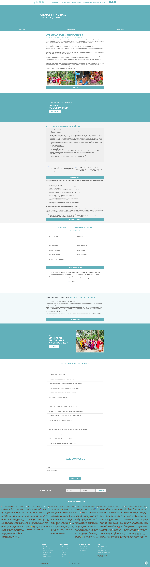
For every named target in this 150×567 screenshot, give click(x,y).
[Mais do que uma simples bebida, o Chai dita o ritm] (111, 522)
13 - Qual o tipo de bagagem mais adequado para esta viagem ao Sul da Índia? (69, 424)
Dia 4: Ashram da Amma (54, 250)
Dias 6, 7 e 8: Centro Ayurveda (56, 259)
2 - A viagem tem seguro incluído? (57, 374)
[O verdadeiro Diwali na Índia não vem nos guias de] (136, 522)
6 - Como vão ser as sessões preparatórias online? (62, 392)
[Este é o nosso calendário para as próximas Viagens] (87, 522)
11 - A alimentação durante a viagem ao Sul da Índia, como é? (65, 415)
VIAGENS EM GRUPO (55, 2)
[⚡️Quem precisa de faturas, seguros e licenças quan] (13, 522)
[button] (46, 78)
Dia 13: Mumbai (81, 250)
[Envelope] (115, 2)
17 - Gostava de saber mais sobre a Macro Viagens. (62, 443)
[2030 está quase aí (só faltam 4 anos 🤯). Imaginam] (38, 522)
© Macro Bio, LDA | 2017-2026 (105, 563)
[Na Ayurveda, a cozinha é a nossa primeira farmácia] (63, 522)
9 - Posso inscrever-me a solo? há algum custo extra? (63, 406)
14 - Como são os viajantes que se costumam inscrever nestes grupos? (68, 429)
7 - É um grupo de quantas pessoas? (58, 397)
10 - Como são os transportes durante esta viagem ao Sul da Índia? (67, 411)
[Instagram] (112, 2)
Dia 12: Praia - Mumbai (82, 245)
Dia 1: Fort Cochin (53, 236)
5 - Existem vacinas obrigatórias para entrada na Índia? (64, 388)
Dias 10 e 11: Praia (82, 241)
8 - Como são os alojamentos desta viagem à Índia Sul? (63, 402)
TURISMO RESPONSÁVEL (87, 2)
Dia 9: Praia (80, 236)
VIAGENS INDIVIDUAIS (76, 2)
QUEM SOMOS (96, 2)
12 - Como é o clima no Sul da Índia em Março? (60, 420)
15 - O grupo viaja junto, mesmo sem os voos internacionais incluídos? (68, 434)
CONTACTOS (102, 2)
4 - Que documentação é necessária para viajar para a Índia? (65, 383)
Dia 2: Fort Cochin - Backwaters (57, 241)
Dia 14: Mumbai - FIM (82, 254)
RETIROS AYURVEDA (66, 2)
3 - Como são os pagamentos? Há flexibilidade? (61, 379)
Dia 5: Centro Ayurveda (55, 254)
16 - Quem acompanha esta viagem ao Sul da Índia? (62, 438)
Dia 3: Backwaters (53, 245)
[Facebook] (110, 2)
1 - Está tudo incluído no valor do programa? (61, 370)
